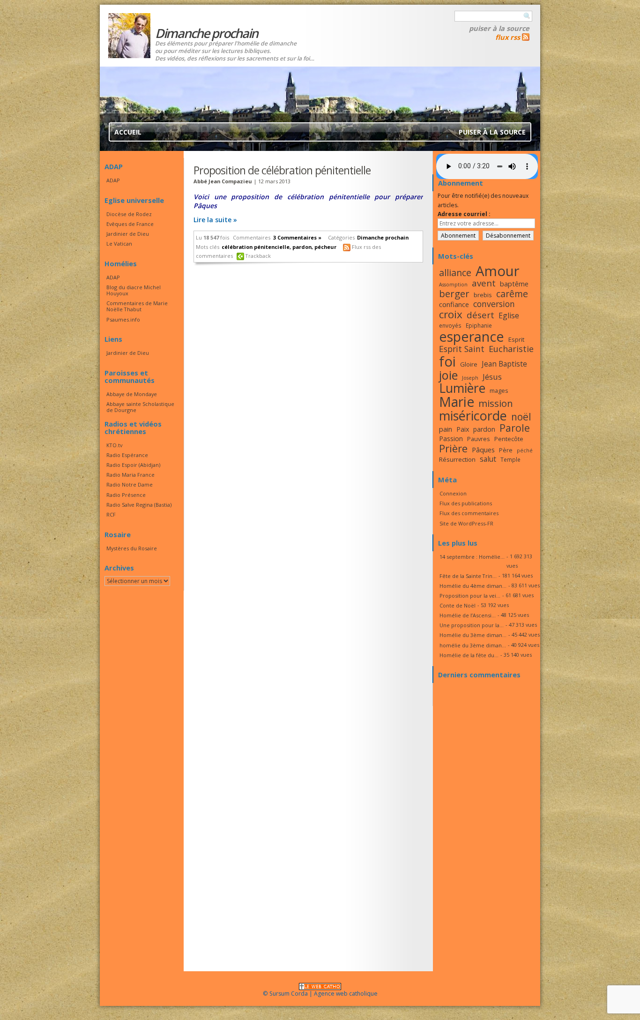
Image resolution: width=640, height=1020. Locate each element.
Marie (456, 402)
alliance (455, 272)
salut (488, 459)
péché (525, 450)
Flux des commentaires (469, 513)
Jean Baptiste (504, 364)
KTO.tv (114, 445)
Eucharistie (511, 348)
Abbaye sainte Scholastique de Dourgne (140, 406)
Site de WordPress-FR (466, 523)
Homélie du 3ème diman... (472, 634)
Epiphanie (479, 325)
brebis (483, 295)
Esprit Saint (461, 348)
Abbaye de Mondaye (131, 394)
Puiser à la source (499, 28)
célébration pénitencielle (256, 246)
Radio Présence (126, 494)
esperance (471, 336)
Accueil (127, 132)
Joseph (470, 378)
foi (447, 361)
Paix (462, 429)
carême (512, 293)
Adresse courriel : (464, 214)
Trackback (258, 255)
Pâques (483, 449)
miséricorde (473, 415)
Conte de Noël (457, 605)
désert (480, 315)
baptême (514, 283)
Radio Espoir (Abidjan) (133, 464)
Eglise (509, 315)
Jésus (492, 376)
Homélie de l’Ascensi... (467, 615)
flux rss (507, 37)
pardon (302, 246)
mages (499, 390)
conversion (494, 303)
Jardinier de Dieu (127, 233)
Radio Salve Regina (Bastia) (138, 504)
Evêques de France (130, 223)
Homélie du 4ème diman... (472, 585)
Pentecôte (508, 439)
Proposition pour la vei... (469, 595)
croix (450, 314)
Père (506, 450)
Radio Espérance (127, 454)
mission (495, 403)
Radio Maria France (130, 474)
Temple (510, 459)
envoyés (450, 325)
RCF (111, 514)
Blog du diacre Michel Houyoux (133, 290)
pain (445, 429)
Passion (451, 438)
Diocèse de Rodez (129, 214)
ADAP (113, 180)
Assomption (453, 284)
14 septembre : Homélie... (472, 556)
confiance (454, 304)
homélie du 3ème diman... (472, 645)
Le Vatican (119, 243)
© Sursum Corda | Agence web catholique (320, 994)
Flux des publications (465, 503)
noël (521, 416)
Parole (514, 428)
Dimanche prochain (383, 237)
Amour (498, 271)
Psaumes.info (123, 319)
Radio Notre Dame (129, 484)
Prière (453, 448)
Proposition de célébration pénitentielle (282, 170)
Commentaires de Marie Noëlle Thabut (137, 306)
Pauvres (478, 439)
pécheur (325, 246)
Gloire (468, 364)
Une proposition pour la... (471, 625)
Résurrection (457, 459)
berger (454, 293)
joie (448, 375)
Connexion (453, 493)
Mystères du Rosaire (131, 548)
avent (484, 283)
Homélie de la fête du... (469, 655)
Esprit (516, 339)
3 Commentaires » (297, 237)
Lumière (462, 388)
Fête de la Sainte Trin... (468, 575)
